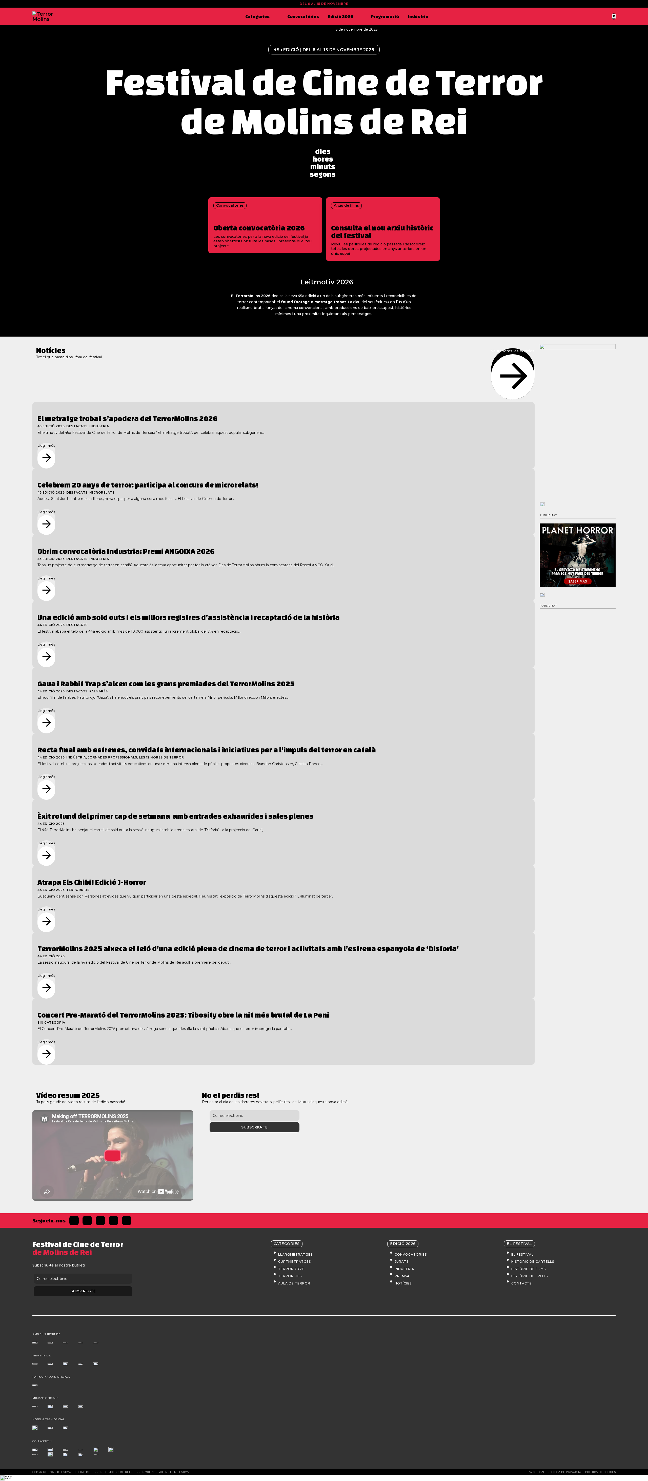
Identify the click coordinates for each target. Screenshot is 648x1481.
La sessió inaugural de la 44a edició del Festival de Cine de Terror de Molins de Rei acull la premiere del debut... (134, 962)
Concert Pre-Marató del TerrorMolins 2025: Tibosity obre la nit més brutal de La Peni (183, 1015)
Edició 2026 (340, 16)
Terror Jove (291, 1269)
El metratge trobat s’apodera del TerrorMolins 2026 (127, 418)
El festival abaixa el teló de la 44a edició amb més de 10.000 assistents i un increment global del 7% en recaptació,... (139, 631)
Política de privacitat (565, 1472)
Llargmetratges (295, 1254)
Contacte (521, 1283)
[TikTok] (113, 1220)
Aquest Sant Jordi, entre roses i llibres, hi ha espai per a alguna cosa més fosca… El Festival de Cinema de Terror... (136, 498)
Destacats (77, 426)
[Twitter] (87, 1220)
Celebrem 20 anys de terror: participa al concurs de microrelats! (147, 485)
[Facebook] (74, 1220)
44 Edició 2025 (51, 625)
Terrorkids (77, 890)
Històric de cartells (532, 1261)
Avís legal (537, 1472)
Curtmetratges (294, 1261)
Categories (257, 16)
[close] (614, 16)
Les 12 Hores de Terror (161, 757)
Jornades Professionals (112, 757)
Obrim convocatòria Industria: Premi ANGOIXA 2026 (126, 551)
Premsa (402, 1276)
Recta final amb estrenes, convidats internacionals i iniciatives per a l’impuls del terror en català (206, 750)
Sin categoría (51, 1022)
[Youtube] (126, 1220)
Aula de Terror (294, 1283)
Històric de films (528, 1269)
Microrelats (102, 492)
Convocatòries (303, 16)
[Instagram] (100, 1220)
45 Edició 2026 (51, 426)
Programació (385, 16)
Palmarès (98, 691)
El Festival (522, 1254)
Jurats (402, 1261)
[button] (324, 1478)
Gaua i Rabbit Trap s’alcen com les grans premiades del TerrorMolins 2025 (166, 684)
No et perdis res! (230, 1095)
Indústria (418, 16)
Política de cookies (600, 1472)
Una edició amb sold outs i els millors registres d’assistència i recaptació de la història (188, 617)
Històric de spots (529, 1276)
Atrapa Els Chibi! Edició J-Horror (91, 882)
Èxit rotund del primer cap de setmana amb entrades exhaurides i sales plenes (175, 816)
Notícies (403, 1283)
